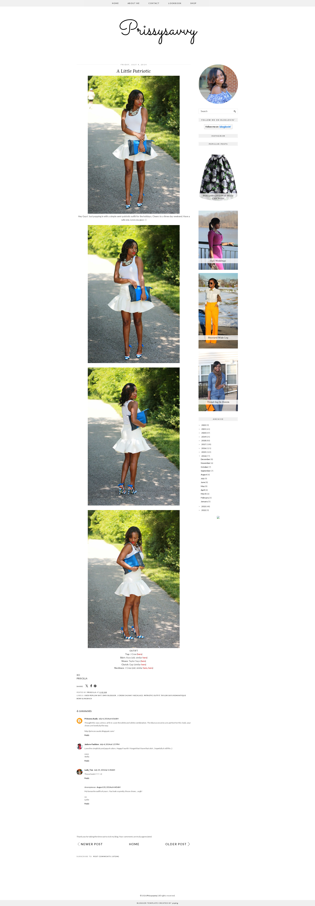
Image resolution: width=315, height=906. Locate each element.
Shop (193, 3)
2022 (203, 425)
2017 (203, 444)
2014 (203, 456)
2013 (203, 506)
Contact (153, 3)
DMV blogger (109, 695)
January (204, 501)
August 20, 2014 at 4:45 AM (108, 787)
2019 (203, 437)
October (204, 467)
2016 (203, 448)
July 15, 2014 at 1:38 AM (104, 770)
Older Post (176, 844)
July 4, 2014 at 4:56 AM (108, 718)
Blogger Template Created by (157, 903)
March (204, 494)
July (202, 478)
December (205, 459)
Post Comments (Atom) (106, 856)
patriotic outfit (152, 695)
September (205, 471)
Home (115, 3)
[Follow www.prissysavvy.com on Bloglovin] (218, 128)
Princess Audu (91, 718)
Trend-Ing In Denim (218, 402)
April (203, 490)
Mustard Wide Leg (218, 337)
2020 (203, 433)
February (205, 497)
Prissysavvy (157, 31)
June (203, 482)
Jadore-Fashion (91, 744)
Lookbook (174, 3)
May (203, 486)
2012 (203, 510)
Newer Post (92, 844)
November (205, 463)
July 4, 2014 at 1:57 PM (109, 744)
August (204, 474)
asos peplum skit (93, 695)
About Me (134, 3)
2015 (203, 452)
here (139, 654)
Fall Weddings (218, 260)
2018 (203, 440)
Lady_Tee (88, 770)
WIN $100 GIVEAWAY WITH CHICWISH (218, 197)
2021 (203, 429)
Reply (86, 735)
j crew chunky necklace (130, 695)
